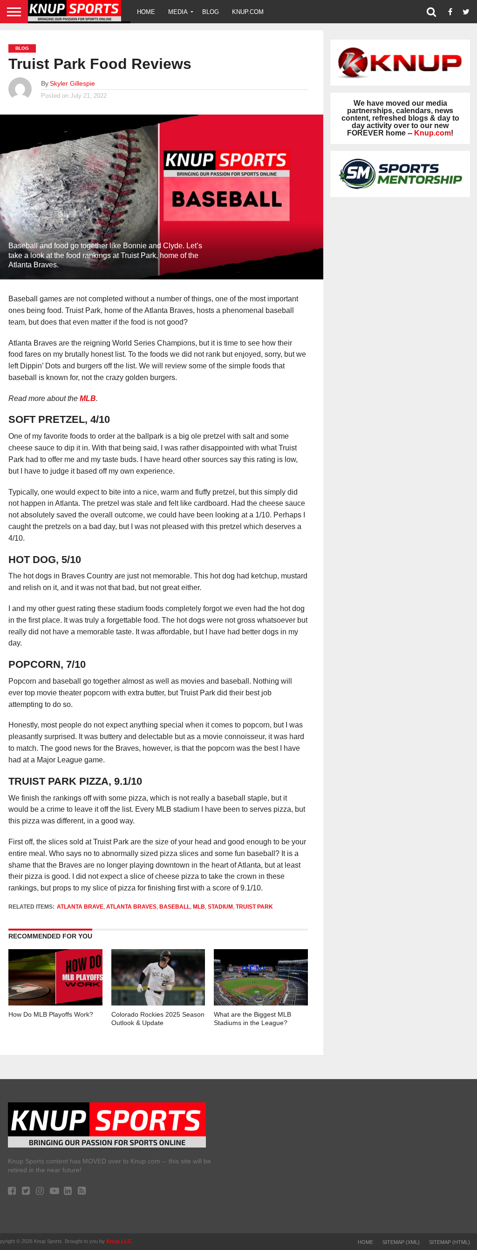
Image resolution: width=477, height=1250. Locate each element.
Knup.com (248, 11)
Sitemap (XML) (401, 1242)
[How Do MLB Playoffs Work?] (55, 1003)
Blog (210, 11)
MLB (88, 398)
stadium (220, 907)
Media (178, 11)
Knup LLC (118, 1241)
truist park (254, 907)
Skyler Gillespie (72, 83)
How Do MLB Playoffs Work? (50, 1014)
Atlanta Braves (131, 907)
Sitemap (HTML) (449, 1242)
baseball (174, 907)
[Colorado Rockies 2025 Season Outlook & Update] (158, 1003)
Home (146, 11)
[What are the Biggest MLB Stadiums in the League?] (261, 1003)
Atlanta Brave (80, 907)
